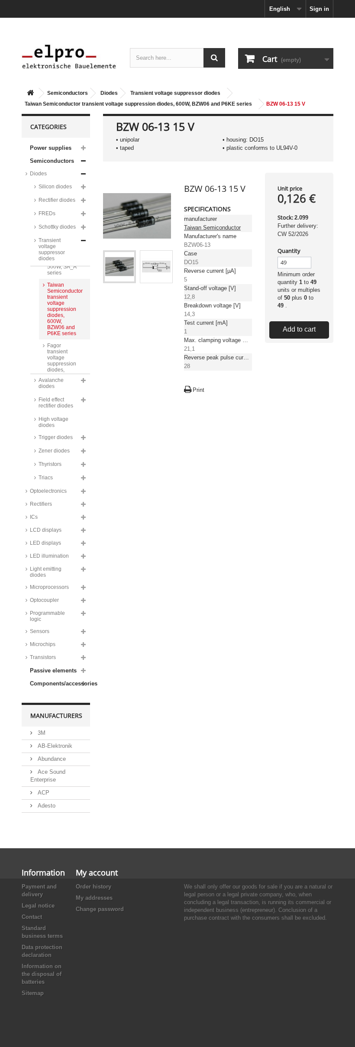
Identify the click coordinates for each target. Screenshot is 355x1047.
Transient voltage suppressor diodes (175, 93)
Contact (32, 917)
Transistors (43, 657)
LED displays (45, 543)
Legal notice (38, 905)
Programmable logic (47, 616)
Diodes (109, 93)
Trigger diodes (56, 437)
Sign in (319, 9)
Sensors (39, 631)
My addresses (94, 898)
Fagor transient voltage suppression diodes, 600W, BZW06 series (61, 367)
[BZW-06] (119, 267)
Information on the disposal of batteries (41, 974)
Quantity (289, 251)
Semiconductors (67, 93)
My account (97, 872)
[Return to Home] (30, 93)
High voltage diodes (53, 422)
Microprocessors (49, 587)
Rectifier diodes (57, 200)
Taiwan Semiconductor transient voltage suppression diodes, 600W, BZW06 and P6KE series (138, 104)
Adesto (45, 805)
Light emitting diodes (45, 572)
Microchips (42, 644)
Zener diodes (54, 451)
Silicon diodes (55, 187)
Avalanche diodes (51, 383)
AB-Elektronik (54, 746)
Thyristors (50, 464)
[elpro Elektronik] (69, 56)
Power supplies (50, 148)
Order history (93, 886)
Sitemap (33, 993)
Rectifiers (41, 504)
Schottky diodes (57, 227)
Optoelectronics (48, 491)
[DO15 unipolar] (156, 267)
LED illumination (49, 556)
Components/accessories (60, 683)
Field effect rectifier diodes (56, 403)
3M (40, 733)
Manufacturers (56, 715)
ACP (42, 792)
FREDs (47, 213)
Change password (100, 909)
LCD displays (45, 530)
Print (198, 390)
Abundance (51, 759)
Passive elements (53, 670)
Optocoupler (44, 600)
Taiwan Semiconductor (212, 227)
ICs (34, 517)
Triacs (46, 478)
